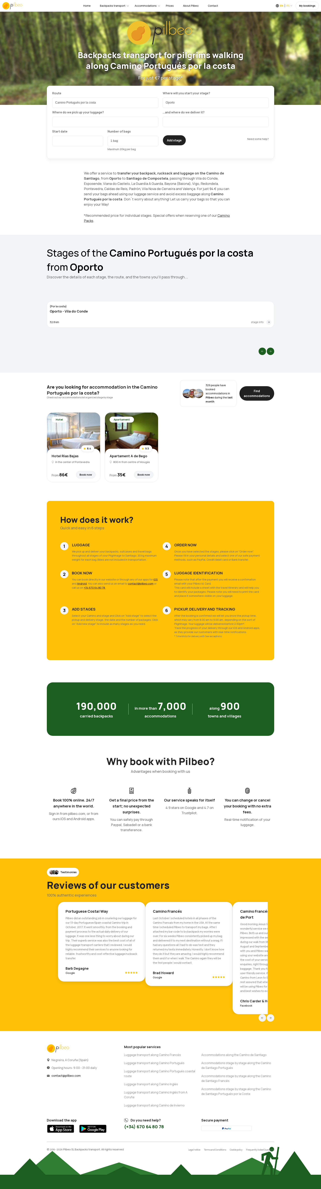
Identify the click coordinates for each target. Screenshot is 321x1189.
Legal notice (194, 1149)
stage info (257, 322)
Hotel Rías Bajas (65, 456)
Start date (59, 131)
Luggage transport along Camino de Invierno (154, 1105)
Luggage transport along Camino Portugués (154, 1063)
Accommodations (146, 5)
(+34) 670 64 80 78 (144, 1126)
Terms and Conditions (215, 1149)
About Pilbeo (191, 5)
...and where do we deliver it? (184, 112)
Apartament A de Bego (128, 456)
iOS (155, 579)
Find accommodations (257, 393)
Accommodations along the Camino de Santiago (234, 1055)
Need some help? (258, 139)
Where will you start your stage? (186, 93)
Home (87, 5)
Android (82, 583)
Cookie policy (236, 1149)
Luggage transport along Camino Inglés (151, 1084)
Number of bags (119, 131)
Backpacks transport (112, 5)
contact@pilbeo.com (140, 583)
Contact (213, 5)
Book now (86, 474)
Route (56, 93)
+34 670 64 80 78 (95, 587)
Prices (170, 5)
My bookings (307, 5)
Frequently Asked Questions (260, 1149)
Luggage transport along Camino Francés (152, 1055)
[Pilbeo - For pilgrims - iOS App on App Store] (60, 1134)
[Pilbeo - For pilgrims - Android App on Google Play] (93, 1134)
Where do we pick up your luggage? (78, 112)
